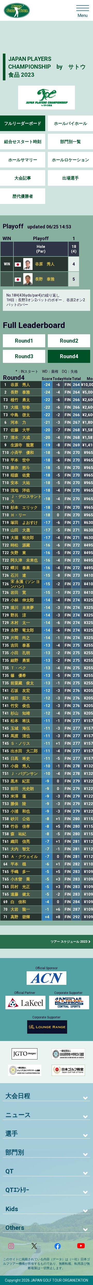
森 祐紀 (18, 834)
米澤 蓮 (18, 796)
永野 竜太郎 (22, 630)
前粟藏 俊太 (22, 683)
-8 (47, 819)
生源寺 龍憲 (22, 445)
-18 (47, 453)
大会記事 (22, 178)
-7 (47, 841)
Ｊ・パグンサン (24, 773)
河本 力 (18, 422)
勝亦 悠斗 (20, 467)
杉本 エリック (24, 507)
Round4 (69, 356)
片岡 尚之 (20, 637)
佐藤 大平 (20, 430)
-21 (47, 422)
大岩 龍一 (20, 909)
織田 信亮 (20, 841)
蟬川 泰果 (20, 568)
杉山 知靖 (20, 713)
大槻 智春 (20, 407)
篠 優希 (18, 675)
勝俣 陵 (18, 803)
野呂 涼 (18, 615)
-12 (47, 691)
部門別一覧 (70, 141)
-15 (47, 575)
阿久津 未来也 (24, 560)
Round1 (24, 341)
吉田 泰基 (20, 645)
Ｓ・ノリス (20, 743)
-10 (47, 766)
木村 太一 (20, 622)
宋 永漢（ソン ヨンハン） (25, 584)
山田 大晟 (20, 530)
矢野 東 (18, 552)
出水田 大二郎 (24, 751)
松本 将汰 (20, 720)
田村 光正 (20, 886)
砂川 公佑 (20, 819)
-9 (47, 781)
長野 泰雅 (45, 279)
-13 (47, 645)
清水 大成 (20, 437)
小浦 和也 (20, 811)
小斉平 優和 (22, 452)
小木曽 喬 (20, 879)
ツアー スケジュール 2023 (69, 941)
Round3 (24, 356)
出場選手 (70, 178)
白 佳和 (18, 902)
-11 (47, 721)
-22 (47, 400)
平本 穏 (18, 864)
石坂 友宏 (20, 690)
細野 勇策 (20, 660)
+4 (47, 917)
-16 (47, 545)
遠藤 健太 (20, 894)
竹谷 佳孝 (20, 826)
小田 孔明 (20, 653)
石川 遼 (18, 575)
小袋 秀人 (20, 766)
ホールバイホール (70, 123)
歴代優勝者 (22, 196)
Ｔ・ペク (18, 668)
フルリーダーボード (22, 123)
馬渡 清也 (20, 736)
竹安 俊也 (20, 705)
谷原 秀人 (45, 264)
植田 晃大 (20, 698)
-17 (47, 523)
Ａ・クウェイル (24, 856)
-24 (47, 385)
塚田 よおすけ (24, 522)
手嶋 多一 (20, 871)
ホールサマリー (22, 159)
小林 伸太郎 (22, 600)
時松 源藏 (20, 545)
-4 (47, 902)
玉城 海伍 (20, 728)
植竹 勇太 (20, 399)
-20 (47, 430)
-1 (47, 909)
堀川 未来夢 (22, 607)
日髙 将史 (20, 758)
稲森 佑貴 (20, 475)
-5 (47, 872)
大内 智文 (20, 849)
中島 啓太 (20, 415)
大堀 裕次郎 (22, 537)
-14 (47, 600)
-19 (47, 445)
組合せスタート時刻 (22, 141)
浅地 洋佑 (20, 490)
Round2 (69, 341)
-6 (47, 864)
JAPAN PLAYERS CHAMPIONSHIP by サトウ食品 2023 (47, 67)
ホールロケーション (70, 159)
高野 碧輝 (20, 917)
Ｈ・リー (18, 515)
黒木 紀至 (20, 781)
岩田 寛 (18, 592)
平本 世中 (20, 460)
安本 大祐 (20, 482)
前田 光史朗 (22, 788)
